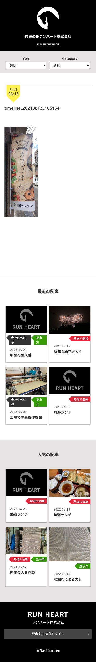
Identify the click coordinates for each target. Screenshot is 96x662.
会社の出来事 (18, 340)
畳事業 (39, 340)
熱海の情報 (81, 338)
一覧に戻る (48, 233)
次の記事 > (78, 253)
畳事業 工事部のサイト (48, 634)
